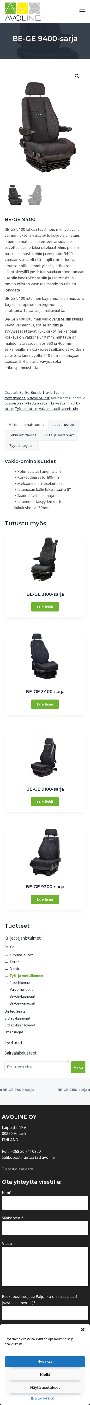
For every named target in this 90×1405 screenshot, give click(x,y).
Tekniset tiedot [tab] (23, 435)
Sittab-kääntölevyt (20, 1025)
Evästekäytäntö (42, 1398)
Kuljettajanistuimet (23, 938)
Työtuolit (14, 1042)
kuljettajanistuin (36, 403)
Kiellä (45, 1374)
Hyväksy (45, 1361)
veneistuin (69, 409)
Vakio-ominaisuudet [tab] (26, 425)
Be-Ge (24, 393)
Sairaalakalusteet (21, 1053)
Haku (78, 1067)
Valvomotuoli (49, 409)
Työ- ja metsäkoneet (26, 976)
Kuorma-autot (21, 955)
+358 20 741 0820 (26, 1152)
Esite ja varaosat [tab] (59, 435)
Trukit (47, 393)
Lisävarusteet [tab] (64, 425)
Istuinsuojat (14, 1032)
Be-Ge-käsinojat (23, 997)
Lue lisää (45, 607)
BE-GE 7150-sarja (72, 1090)
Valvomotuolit (38, 398)
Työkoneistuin (26, 409)
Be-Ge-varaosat (23, 1004)
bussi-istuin (14, 403)
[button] (82, 1329)
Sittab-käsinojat (17, 1019)
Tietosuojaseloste (17, 1169)
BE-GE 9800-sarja (18, 1090)
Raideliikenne (20, 983)
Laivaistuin (59, 403)
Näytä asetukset (45, 1387)
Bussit (36, 393)
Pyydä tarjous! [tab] (22, 446)
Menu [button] (77, 11)
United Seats (15, 1012)
